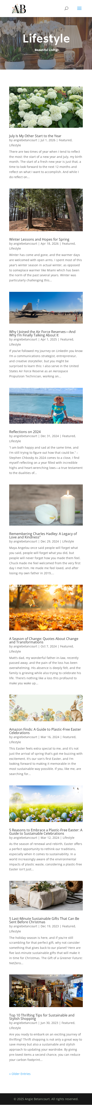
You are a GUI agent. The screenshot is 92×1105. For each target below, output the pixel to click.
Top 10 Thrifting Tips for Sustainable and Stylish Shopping (41, 1017)
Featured (65, 140)
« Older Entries (20, 1074)
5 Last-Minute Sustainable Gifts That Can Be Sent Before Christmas (44, 920)
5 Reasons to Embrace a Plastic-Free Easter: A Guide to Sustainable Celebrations (45, 832)
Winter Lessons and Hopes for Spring (39, 239)
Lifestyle (15, 145)
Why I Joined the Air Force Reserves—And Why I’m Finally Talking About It (42, 333)
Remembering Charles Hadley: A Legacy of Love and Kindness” (43, 535)
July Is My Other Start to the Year (35, 136)
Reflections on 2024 (25, 431)
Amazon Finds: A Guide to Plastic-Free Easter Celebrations (45, 731)
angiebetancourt (25, 140)
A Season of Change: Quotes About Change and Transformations (43, 640)
